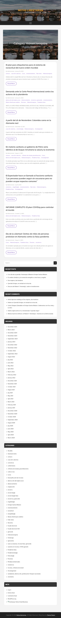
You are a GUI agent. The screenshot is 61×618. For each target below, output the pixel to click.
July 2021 (10, 393)
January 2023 (11, 342)
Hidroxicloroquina (47, 73)
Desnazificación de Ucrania (15, 478)
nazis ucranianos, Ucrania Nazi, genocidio (19, 544)
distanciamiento (26, 100)
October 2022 (12, 351)
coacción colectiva (16, 73)
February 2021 (12, 405)
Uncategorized (38, 129)
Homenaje (11, 538)
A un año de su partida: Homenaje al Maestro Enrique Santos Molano (27, 274)
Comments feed (12, 596)
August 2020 (11, 423)
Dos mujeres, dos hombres (15, 280)
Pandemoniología (13, 553)
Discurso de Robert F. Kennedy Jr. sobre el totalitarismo (23, 286)
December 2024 (12, 333)
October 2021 (11, 387)
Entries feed (11, 593)
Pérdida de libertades (14, 562)
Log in (9, 590)
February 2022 (12, 375)
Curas (23, 73)
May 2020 (11, 432)
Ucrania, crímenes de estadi (16, 568)
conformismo (11, 466)
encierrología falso (13, 496)
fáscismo (23, 102)
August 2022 (11, 357)
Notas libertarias (30, 10)
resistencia (38, 242)
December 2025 (12, 327)
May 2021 (10, 396)
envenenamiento (30, 73)
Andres (10, 302)
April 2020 (11, 435)
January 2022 (11, 378)
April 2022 (11, 369)
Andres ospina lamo (13, 310)
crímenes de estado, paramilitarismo (31, 155)
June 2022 (10, 363)
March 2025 (11, 330)
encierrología (20, 129)
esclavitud (11, 511)
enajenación (11, 487)
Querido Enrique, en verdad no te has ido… (20, 283)
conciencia (8, 187)
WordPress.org (12, 599)
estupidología (11, 514)
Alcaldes (10, 451)
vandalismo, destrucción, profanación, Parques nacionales (24, 574)
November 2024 (12, 336)
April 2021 (10, 399)
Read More (11, 84)
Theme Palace (51, 615)
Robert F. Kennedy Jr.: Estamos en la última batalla (38, 313)
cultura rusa (11, 472)
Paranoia (32, 242)
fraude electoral (12, 526)
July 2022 (10, 360)
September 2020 (13, 420)
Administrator (10, 71)
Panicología (11, 556)
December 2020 (12, 411)
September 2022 (12, 354)
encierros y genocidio (36, 100)
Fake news (39, 73)
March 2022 (11, 372)
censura (8, 73)
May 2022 (10, 366)
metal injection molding (14, 299)
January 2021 (11, 408)
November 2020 (12, 414)
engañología (16, 187)
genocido (10, 532)
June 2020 (11, 429)
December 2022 (12, 345)
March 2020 (11, 438)
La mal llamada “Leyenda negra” (30, 310)
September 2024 (12, 339)
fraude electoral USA (14, 529)
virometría (11, 577)
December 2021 (12, 381)
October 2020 (12, 417)
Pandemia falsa (41, 102)
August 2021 (11, 390)
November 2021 (12, 384)
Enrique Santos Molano (14, 505)
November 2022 (12, 348)
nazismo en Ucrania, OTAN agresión (18, 547)
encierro (10, 490)
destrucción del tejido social (13, 100)
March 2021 (11, 402)
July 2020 (10, 426)
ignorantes (11, 541)
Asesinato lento (12, 454)
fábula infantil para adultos (13, 102)
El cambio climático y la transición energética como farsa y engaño (27, 277)
